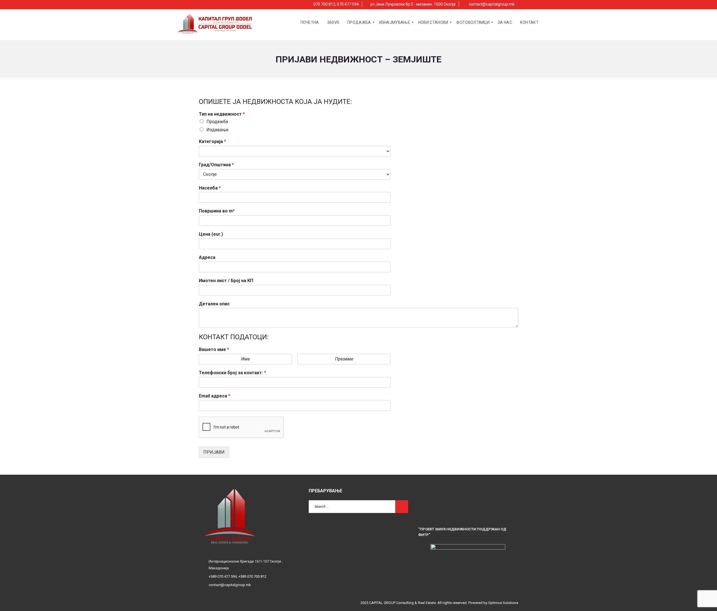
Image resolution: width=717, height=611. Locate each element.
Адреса (207, 257)
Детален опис (214, 303)
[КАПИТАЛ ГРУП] (215, 22)
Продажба (217, 121)
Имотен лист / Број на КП (226, 280)
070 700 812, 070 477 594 (336, 4)
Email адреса (214, 396)
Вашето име (214, 349)
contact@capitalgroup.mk (491, 4)
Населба (210, 188)
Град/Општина (216, 164)
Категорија (212, 141)
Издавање (217, 129)
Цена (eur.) (211, 234)
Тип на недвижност (222, 114)
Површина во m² (216, 211)
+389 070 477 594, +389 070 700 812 (237, 576)
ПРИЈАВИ (214, 452)
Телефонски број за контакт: (232, 372)
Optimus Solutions (503, 603)
